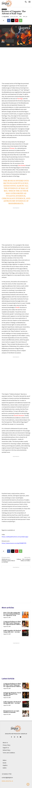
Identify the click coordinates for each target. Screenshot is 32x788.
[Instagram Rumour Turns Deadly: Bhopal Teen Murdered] (25, 695)
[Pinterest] (16, 20)
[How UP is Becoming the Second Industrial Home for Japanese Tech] (25, 615)
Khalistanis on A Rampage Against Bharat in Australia (8, 561)
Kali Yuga (20, 98)
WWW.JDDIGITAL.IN (7, 781)
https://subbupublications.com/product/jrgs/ (15, 537)
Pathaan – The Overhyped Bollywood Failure (23, 560)
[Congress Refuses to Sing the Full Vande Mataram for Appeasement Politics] (25, 624)
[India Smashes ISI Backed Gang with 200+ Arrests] (25, 633)
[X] (12, 20)
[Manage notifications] (28, 784)
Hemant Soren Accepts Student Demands (11, 711)
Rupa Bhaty (6, 16)
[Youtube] (20, 737)
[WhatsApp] (20, 20)
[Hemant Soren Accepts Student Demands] (25, 713)
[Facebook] (8, 20)
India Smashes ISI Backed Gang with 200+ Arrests (12, 631)
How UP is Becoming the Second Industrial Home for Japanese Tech (11, 614)
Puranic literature (19, 415)
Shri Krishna (21, 165)
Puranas (12, 148)
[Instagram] (14, 737)
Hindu (17, 307)
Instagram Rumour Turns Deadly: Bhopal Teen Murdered (12, 694)
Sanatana (4, 9)
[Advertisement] (16, 66)
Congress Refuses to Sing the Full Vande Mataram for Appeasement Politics (12, 623)
